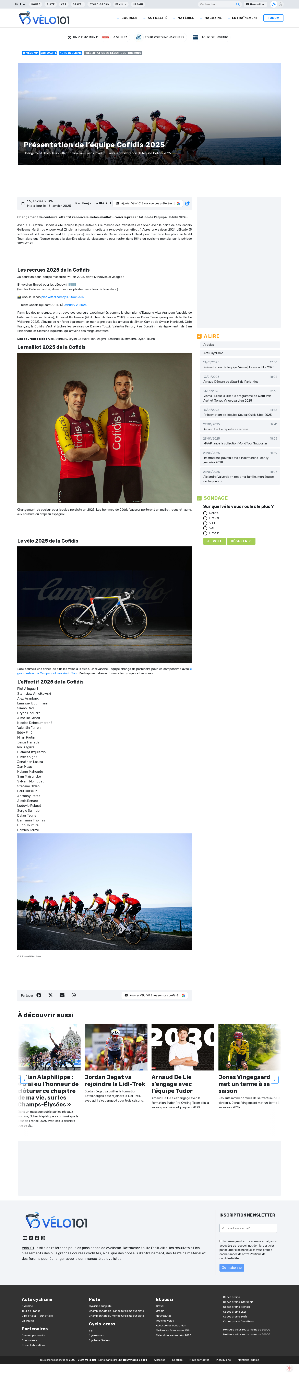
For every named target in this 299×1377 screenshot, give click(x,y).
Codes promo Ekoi (234, 1311)
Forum (273, 18)
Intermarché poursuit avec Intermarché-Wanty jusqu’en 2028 (235, 460)
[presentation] (24, 1080)
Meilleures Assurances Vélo (173, 1330)
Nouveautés (163, 1315)
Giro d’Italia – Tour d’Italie (37, 1315)
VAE (212, 528)
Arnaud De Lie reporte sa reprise (225, 429)
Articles (208, 345)
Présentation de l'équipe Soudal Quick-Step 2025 (237, 415)
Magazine (213, 18)
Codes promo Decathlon (238, 1321)
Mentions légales (248, 1359)
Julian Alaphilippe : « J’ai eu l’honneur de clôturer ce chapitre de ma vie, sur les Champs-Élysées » (48, 1091)
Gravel (78, 4)
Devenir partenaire (34, 1335)
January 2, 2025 (75, 305)
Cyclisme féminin (99, 1340)
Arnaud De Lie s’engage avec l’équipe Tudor (172, 1084)
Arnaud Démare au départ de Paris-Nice (231, 382)
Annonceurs (29, 1340)
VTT (64, 4)
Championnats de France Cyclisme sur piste (116, 1310)
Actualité (157, 18)
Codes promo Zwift (235, 1316)
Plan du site (223, 1359)
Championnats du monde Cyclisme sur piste (116, 1315)
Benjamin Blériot (96, 203)
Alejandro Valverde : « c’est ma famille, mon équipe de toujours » (238, 479)
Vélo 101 (32, 52)
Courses (129, 18)
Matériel (186, 18)
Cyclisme (27, 1305)
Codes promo (231, 1297)
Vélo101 (28, 1248)
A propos (159, 1359)
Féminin (121, 4)
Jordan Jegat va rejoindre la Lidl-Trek (115, 1080)
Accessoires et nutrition (171, 1325)
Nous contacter (199, 1359)
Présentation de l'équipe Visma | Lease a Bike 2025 (238, 367)
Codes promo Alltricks (237, 1306)
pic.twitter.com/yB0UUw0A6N (62, 297)
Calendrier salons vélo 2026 (173, 1335)
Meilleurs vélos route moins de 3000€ (246, 1329)
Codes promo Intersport (238, 1301)
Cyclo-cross (99, 4)
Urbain (138, 4)
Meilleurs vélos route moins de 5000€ (246, 1334)
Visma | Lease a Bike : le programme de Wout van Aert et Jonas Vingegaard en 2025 (237, 398)
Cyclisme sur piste (100, 1305)
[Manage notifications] (289, 1368)
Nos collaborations (33, 1345)
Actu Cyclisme (71, 52)
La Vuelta (28, 1320)
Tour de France (31, 1310)
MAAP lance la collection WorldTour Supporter (235, 443)
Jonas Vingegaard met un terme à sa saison (244, 1084)
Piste (51, 4)
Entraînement (245, 18)
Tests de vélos (165, 1320)
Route (35, 4)
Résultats (241, 541)
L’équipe (177, 1359)
